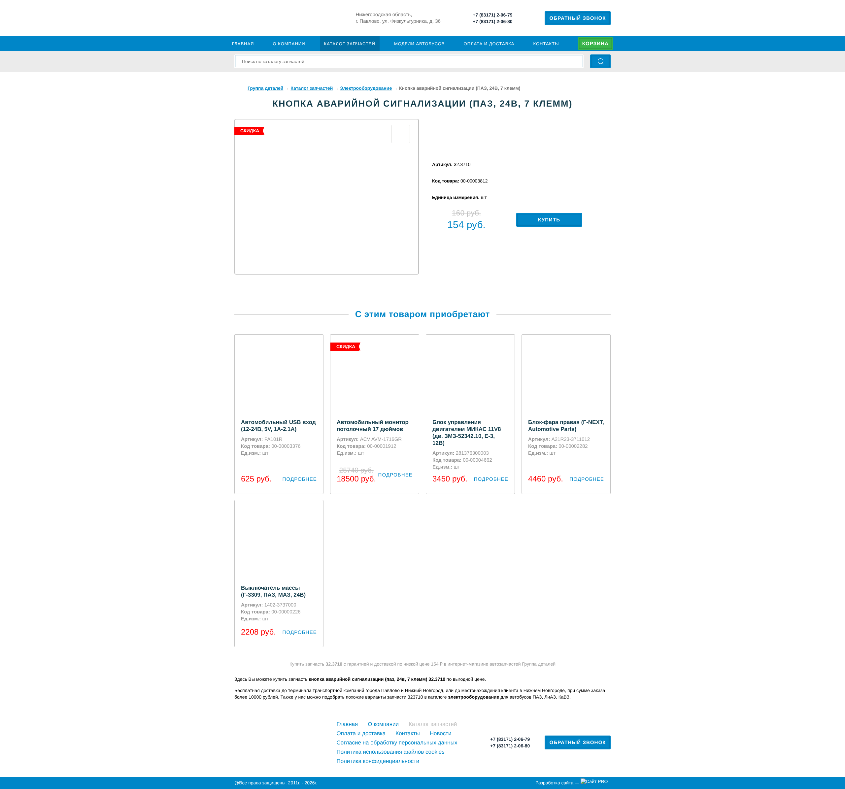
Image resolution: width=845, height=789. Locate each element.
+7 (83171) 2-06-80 (492, 21)
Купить (549, 220)
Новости (441, 733)
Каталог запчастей (349, 43)
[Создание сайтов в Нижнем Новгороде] (596, 783)
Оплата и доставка (489, 43)
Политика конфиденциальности (378, 761)
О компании (289, 43)
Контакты (546, 43)
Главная (243, 43)
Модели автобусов (419, 43)
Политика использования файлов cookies (391, 752)
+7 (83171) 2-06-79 (492, 14)
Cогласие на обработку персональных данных (397, 743)
